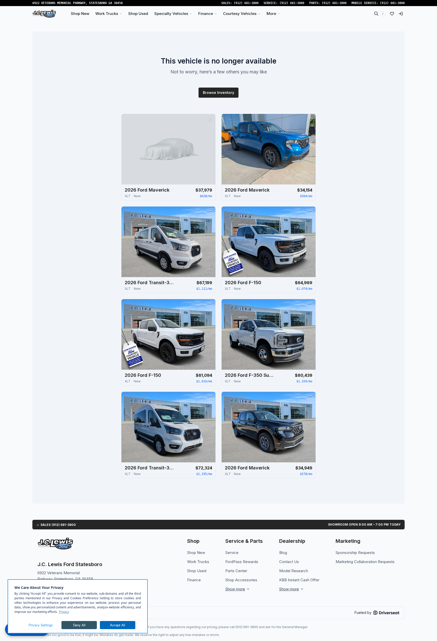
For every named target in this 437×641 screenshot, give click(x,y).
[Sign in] (401, 14)
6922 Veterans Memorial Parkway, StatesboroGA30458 (77, 3)
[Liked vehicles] (392, 14)
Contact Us (289, 561)
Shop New (196, 552)
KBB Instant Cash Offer (299, 579)
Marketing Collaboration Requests (365, 561)
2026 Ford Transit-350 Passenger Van (150, 282)
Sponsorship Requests (355, 552)
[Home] (44, 14)
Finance (194, 579)
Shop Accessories (241, 579)
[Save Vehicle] (210, 119)
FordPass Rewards (241, 561)
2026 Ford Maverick (147, 190)
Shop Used (196, 570)
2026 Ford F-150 (243, 282)
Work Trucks (198, 561)
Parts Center (236, 570)
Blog (283, 552)
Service (231, 552)
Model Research (293, 570)
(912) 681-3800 (246, 3)
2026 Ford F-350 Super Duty (250, 375)
